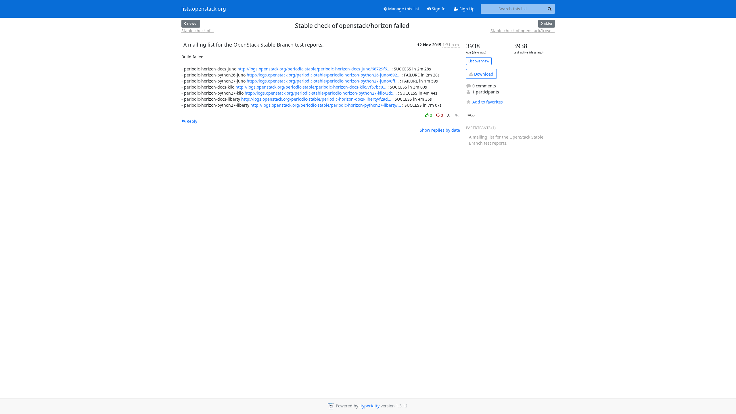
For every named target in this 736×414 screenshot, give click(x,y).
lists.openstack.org (203, 8)
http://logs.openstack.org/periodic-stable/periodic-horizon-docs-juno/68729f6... (313, 69)
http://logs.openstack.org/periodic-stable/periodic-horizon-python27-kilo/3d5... (321, 93)
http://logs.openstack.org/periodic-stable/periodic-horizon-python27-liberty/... (325, 105)
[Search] (550, 9)
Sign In (438, 9)
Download (483, 74)
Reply (191, 121)
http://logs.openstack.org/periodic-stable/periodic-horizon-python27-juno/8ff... (323, 81)
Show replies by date (440, 130)
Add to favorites (487, 102)
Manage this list (403, 9)
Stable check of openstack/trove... (522, 30)
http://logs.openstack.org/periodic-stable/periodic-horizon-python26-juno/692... (323, 75)
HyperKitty (369, 406)
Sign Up (466, 9)
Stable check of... (197, 30)
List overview (478, 61)
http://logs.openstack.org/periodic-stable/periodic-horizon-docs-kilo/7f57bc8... (310, 87)
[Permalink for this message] (457, 116)
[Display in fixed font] (448, 116)
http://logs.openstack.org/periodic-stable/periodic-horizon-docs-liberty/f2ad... (316, 99)
